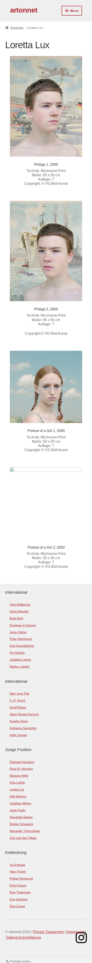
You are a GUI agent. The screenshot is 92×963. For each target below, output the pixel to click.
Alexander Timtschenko (25, 831)
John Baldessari (20, 604)
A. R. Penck (17, 700)
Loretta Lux (17, 789)
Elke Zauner (17, 906)
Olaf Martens (18, 796)
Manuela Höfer (19, 775)
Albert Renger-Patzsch (24, 714)
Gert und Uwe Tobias (23, 838)
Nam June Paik (19, 693)
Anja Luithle (17, 782)
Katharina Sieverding (23, 728)
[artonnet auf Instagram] (81, 937)
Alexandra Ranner (21, 817)
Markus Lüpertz (20, 666)
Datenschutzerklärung (23, 937)
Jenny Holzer (18, 632)
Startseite (17, 27)
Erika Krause (18, 885)
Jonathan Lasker (20, 659)
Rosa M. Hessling (21, 768)
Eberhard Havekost (22, 762)
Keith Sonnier (18, 735)
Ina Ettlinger (17, 865)
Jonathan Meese (20, 803)
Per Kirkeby (17, 652)
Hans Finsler (18, 871)
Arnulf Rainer (18, 707)
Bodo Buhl (16, 618)
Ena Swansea (18, 899)
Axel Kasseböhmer (22, 646)
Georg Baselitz (19, 611)
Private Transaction (48, 932)
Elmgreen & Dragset (23, 625)
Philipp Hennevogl (21, 878)
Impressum (75, 932)
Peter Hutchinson (21, 639)
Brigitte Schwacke (21, 824)
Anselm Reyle (19, 721)
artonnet (23, 10)
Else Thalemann (20, 892)
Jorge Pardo (17, 810)
